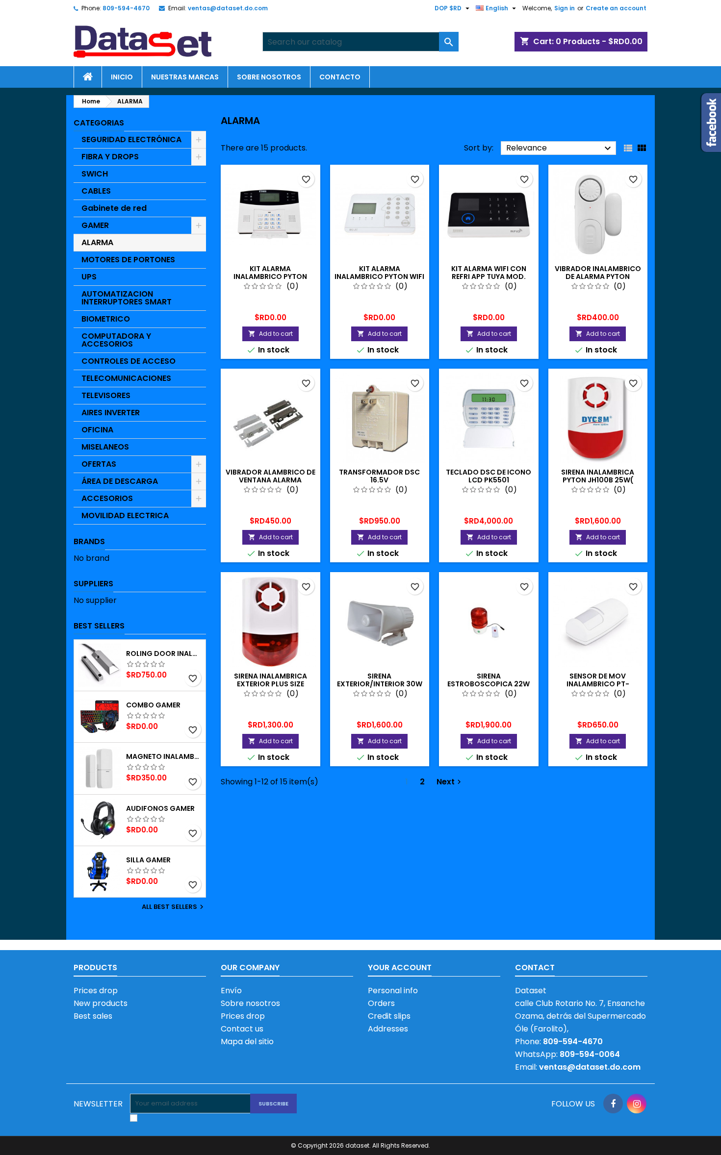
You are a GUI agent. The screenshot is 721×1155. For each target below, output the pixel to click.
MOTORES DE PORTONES (128, 259)
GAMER (95, 225)
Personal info (393, 990)
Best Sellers (99, 625)
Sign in (564, 8)
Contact (535, 967)
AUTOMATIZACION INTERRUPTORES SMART (126, 297)
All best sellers (174, 907)
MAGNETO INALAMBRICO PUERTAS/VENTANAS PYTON (164, 756)
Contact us (242, 1028)
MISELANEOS (105, 446)
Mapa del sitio (247, 1041)
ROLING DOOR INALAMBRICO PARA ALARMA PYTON (164, 653)
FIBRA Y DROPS (110, 156)
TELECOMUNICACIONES (126, 378)
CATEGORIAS (99, 122)
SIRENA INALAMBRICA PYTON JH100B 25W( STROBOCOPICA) (597, 480)
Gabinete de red (114, 208)
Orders (381, 1003)
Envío (231, 990)
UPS (89, 276)
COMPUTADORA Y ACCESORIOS (116, 340)
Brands (89, 541)
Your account (400, 967)
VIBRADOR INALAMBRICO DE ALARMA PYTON (598, 272)
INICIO (122, 77)
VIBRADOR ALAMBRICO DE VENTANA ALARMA (270, 476)
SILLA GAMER (148, 860)
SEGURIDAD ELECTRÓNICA (131, 139)
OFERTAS (98, 464)
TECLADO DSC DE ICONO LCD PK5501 (488, 476)
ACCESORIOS (107, 498)
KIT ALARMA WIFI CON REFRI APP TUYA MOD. (488, 272)
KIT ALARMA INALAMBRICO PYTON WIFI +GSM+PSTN (379, 276)
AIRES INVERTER (110, 412)
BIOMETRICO (105, 319)
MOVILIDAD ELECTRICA (125, 515)
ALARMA (97, 242)
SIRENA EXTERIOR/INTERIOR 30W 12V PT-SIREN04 (379, 684)
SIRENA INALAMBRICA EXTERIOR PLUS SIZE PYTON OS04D (270, 684)
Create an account (616, 8)
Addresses (388, 1028)
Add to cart (270, 333)
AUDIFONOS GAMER (160, 808)
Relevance (560, 148)
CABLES (96, 191)
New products (101, 1003)
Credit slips (389, 1016)
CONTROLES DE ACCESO (128, 361)
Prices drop (96, 990)
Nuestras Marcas (185, 77)
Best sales (93, 1016)
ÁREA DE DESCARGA (119, 481)
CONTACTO (339, 77)
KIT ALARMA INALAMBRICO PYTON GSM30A (270, 276)
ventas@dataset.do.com (228, 8)
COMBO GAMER (153, 705)
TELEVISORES (105, 395)
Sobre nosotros (269, 77)
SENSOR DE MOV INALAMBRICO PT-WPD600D (597, 684)
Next (450, 781)
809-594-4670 (126, 8)
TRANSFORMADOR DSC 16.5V (379, 476)
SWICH (94, 173)
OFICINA (97, 429)
